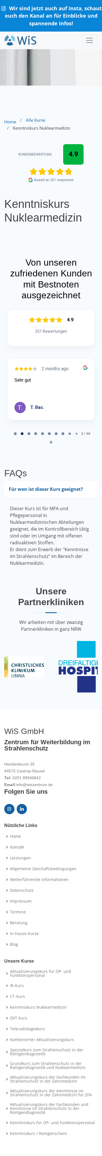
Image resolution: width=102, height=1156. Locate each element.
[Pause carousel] (51, 442)
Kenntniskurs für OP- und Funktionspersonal (52, 1123)
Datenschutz (22, 890)
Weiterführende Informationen (39, 880)
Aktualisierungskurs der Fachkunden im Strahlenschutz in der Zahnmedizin (48, 1079)
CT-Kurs (17, 996)
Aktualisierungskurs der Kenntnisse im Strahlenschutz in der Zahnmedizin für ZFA (51, 1093)
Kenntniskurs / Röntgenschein (38, 1134)
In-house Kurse (24, 934)
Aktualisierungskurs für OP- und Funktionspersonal (40, 973)
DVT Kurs (18, 1018)
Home (10, 122)
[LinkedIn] (22, 809)
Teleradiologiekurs (27, 1029)
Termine (18, 912)
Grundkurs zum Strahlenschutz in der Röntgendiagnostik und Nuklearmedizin (48, 1066)
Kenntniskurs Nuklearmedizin (38, 1007)
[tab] (15, 433)
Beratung (18, 923)
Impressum (20, 901)
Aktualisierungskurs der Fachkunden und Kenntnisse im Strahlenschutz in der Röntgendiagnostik (49, 1108)
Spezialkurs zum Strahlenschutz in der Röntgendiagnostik (46, 1052)
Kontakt (17, 847)
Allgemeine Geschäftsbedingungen (43, 869)
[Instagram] (9, 809)
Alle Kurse (35, 120)
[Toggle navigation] (89, 40)
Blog (14, 944)
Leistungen (20, 858)
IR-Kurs (17, 986)
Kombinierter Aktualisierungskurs (42, 1040)
